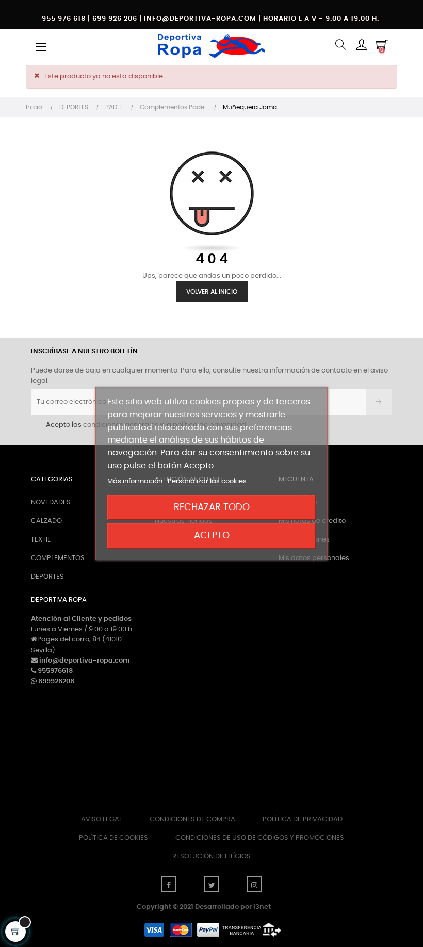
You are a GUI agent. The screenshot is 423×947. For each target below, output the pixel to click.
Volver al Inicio (211, 292)
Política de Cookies (113, 838)
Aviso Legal (101, 819)
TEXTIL (41, 539)
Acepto (212, 535)
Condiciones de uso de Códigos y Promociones (259, 838)
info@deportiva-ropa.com (84, 660)
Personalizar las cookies (207, 481)
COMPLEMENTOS (58, 558)
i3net (262, 907)
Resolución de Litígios (211, 856)
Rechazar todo (212, 507)
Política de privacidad (303, 819)
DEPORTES (47, 576)
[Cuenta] (361, 46)
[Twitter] (211, 884)
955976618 (55, 671)
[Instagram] (254, 884)
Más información (135, 481)
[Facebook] (168, 884)
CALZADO (46, 521)
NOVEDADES (51, 502)
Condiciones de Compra (192, 819)
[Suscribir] (379, 402)
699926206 (56, 681)
